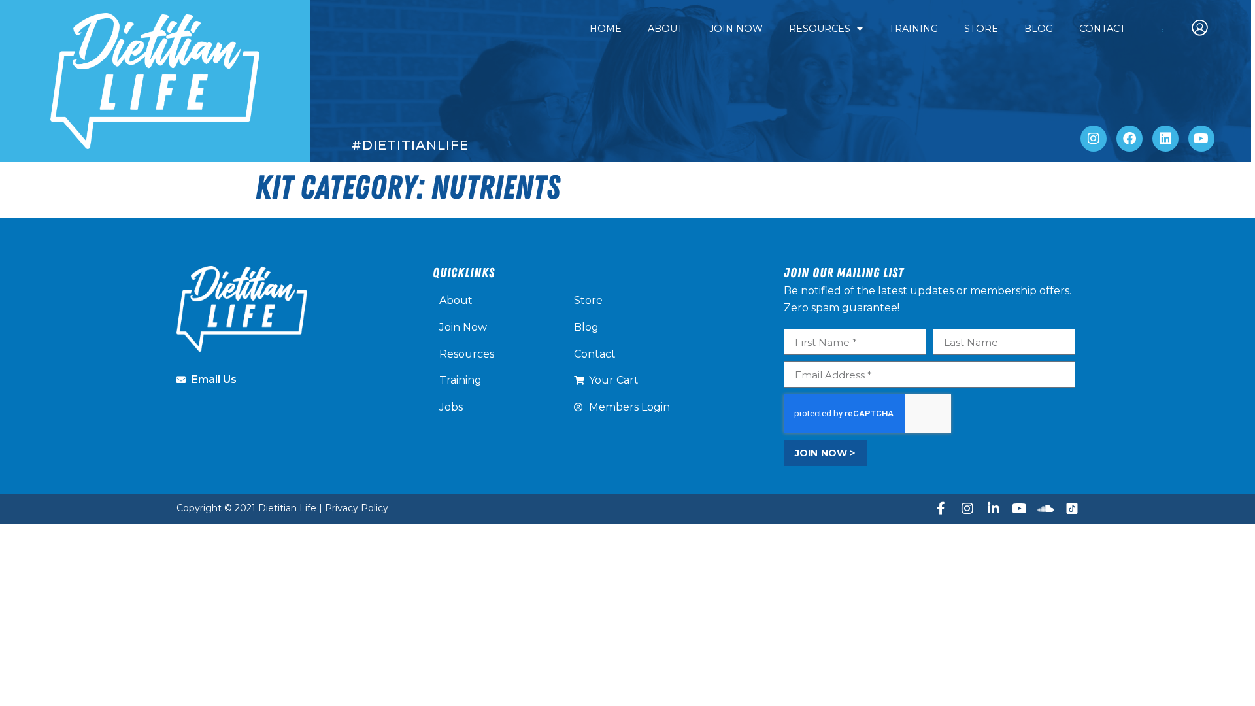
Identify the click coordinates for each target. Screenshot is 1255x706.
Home (606, 29)
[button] (1206, 29)
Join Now (736, 29)
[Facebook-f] (941, 508)
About (665, 29)
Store (981, 29)
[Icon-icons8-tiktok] (1072, 508)
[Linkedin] (1165, 139)
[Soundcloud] (1045, 508)
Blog (1038, 29)
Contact (1102, 29)
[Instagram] (1093, 139)
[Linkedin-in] (993, 508)
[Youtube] (1201, 139)
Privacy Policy (356, 508)
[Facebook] (1129, 139)
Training (913, 29)
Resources (819, 29)
